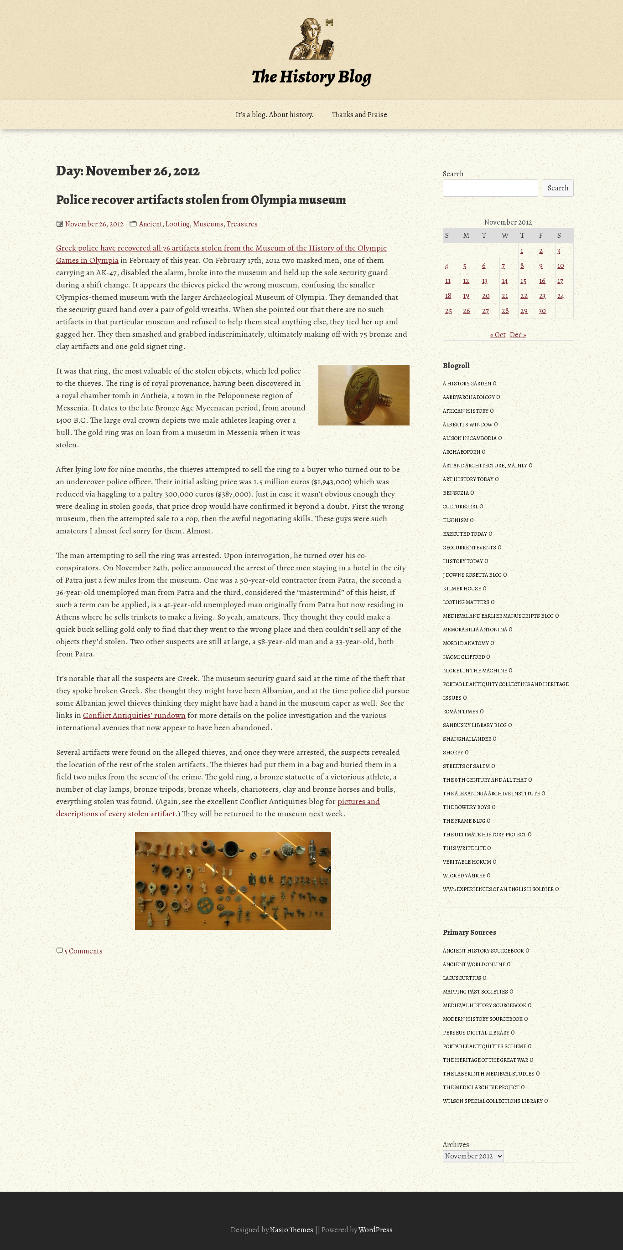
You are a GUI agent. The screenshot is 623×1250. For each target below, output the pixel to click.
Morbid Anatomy (466, 643)
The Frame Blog (464, 821)
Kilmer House (462, 588)
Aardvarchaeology (469, 397)
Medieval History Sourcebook (484, 1005)
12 (466, 281)
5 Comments (83, 951)
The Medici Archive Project (481, 1087)
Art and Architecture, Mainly (485, 465)
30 (542, 311)
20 (486, 296)
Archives (456, 1145)
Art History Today (468, 479)
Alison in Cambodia (470, 438)
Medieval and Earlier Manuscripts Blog (498, 616)
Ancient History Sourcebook (483, 950)
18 (448, 296)
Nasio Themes (292, 1230)
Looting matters (466, 602)
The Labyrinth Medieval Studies (489, 1073)
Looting (178, 224)
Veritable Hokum (467, 862)
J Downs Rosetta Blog (472, 575)
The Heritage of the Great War (485, 1060)
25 (448, 311)
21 (505, 296)
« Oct (498, 335)
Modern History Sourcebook (483, 1019)
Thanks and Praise (359, 115)
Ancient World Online (474, 964)
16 (542, 281)
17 (560, 281)
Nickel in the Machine (475, 670)
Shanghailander (467, 739)
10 (560, 266)
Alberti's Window (468, 424)
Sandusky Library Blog (475, 725)
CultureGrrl (460, 506)
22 (524, 296)
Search (453, 174)
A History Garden (467, 383)
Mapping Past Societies (475, 991)
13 (485, 281)
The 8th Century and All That (485, 780)
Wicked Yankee (464, 875)
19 (466, 296)
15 (523, 281)
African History (465, 411)
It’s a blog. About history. (275, 115)
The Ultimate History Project (484, 834)
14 (505, 281)
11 (448, 281)
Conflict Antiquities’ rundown (134, 715)
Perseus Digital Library (476, 1032)
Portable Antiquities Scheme (484, 1046)
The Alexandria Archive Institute (491, 793)
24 (560, 296)
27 (485, 311)
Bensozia (456, 493)
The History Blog (311, 76)
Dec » (518, 335)
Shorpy (453, 752)
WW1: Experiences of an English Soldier (498, 889)
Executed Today (465, 534)
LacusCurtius (462, 978)
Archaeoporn (461, 452)
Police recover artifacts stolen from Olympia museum (201, 200)
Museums (208, 224)
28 (505, 311)
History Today (463, 561)
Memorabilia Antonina (475, 629)
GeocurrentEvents (469, 547)
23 (542, 296)
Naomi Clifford (464, 657)
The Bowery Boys (466, 807)
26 (466, 311)
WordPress (375, 1230)
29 (524, 311)
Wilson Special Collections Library (493, 1101)
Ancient (150, 224)
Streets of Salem (466, 766)
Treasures (242, 224)
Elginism (455, 520)
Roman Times (460, 711)
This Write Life (464, 848)
